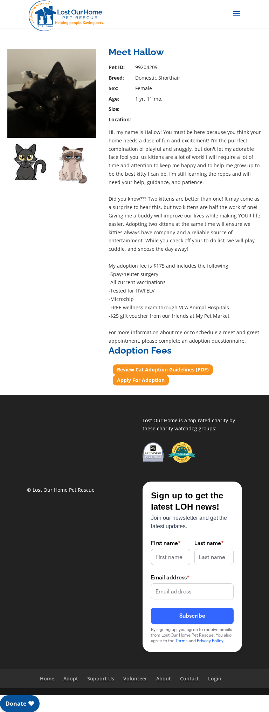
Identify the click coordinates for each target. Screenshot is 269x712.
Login (214, 678)
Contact (189, 678)
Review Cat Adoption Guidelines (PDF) (163, 369)
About (163, 678)
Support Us (100, 678)
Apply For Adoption (141, 380)
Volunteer (135, 678)
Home (47, 678)
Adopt (70, 678)
